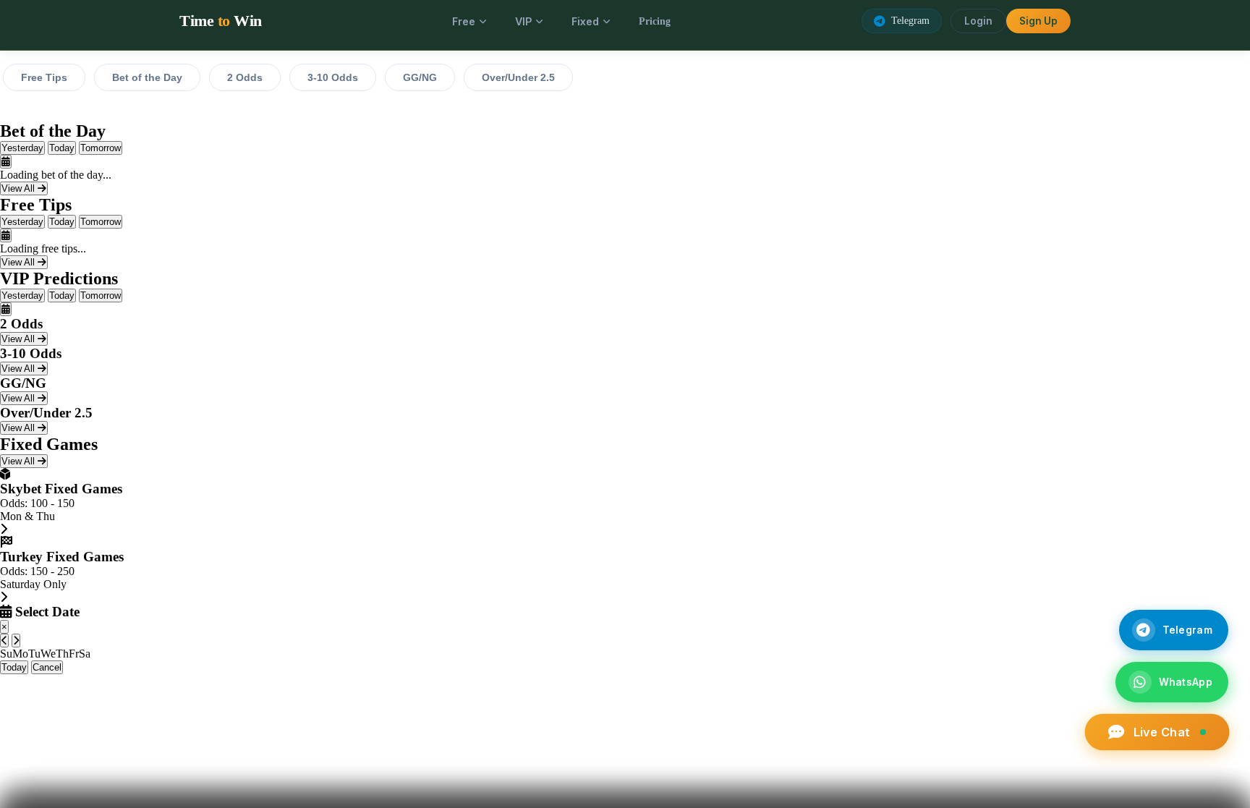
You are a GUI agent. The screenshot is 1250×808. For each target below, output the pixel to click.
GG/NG (420, 77)
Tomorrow (100, 148)
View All (19, 188)
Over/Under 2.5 (518, 77)
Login (978, 21)
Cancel (47, 667)
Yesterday (22, 148)
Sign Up (1038, 21)
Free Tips (44, 77)
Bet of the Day (147, 77)
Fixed (585, 21)
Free (463, 21)
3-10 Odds (332, 77)
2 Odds (245, 77)
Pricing (655, 21)
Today (62, 148)
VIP (523, 21)
